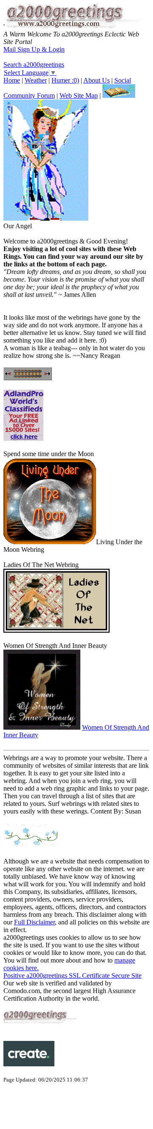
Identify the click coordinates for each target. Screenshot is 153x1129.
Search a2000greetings (33, 64)
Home (11, 80)
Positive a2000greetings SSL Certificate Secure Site (72, 975)
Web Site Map (79, 95)
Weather (36, 80)
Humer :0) (65, 80)
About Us (96, 80)
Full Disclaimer (34, 922)
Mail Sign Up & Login (34, 49)
